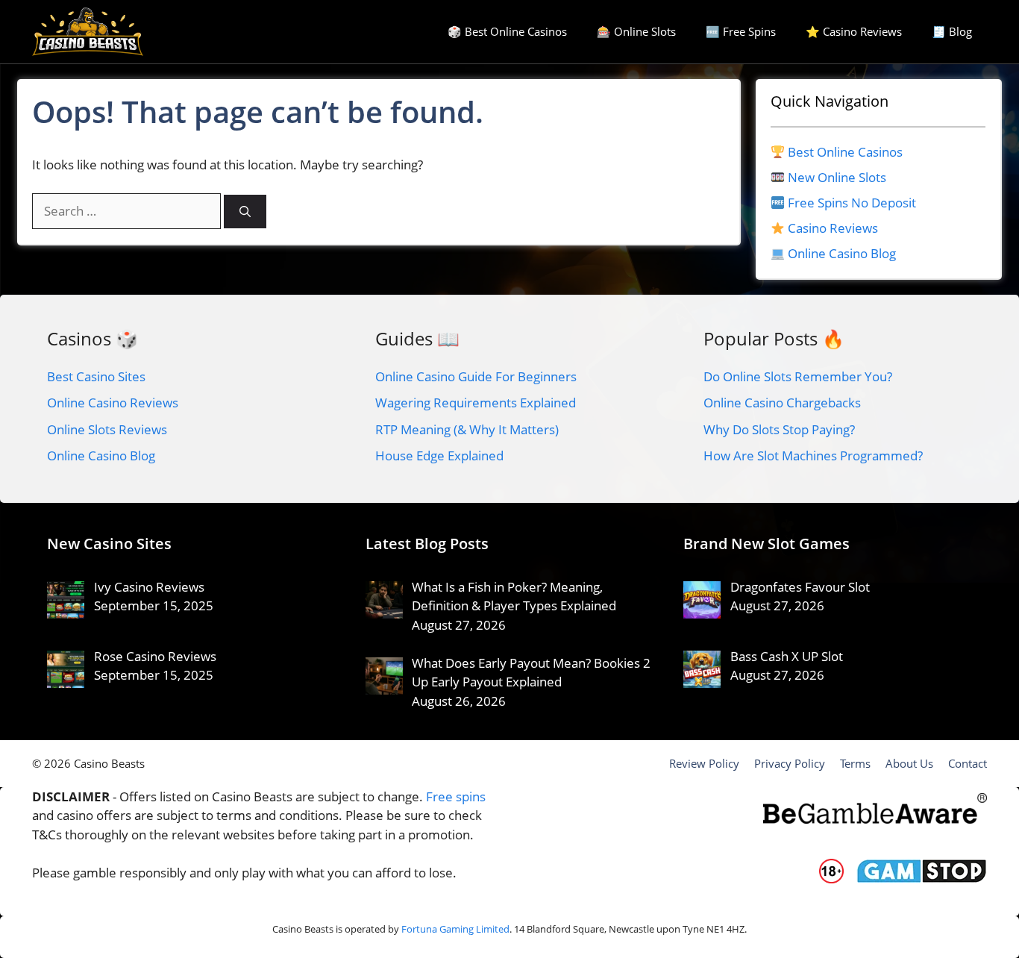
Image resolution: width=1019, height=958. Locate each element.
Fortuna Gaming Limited (455, 929)
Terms (855, 763)
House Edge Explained (439, 455)
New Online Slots (837, 177)
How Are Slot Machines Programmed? (813, 455)
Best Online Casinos (845, 151)
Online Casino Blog (842, 253)
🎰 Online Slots (636, 31)
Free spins (456, 796)
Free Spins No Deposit (852, 202)
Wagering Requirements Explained (475, 402)
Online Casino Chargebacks (782, 402)
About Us (909, 763)
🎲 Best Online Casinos (507, 31)
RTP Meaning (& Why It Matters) (467, 429)
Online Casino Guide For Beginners (476, 376)
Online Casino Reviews (112, 402)
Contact (967, 763)
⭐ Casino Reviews (854, 31)
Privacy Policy (789, 763)
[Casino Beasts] (87, 31)
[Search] (245, 211)
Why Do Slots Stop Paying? (779, 429)
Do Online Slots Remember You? (797, 376)
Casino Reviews (833, 228)
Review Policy (704, 763)
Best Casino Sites (96, 376)
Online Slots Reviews (107, 429)
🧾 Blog (952, 31)
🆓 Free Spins (741, 31)
